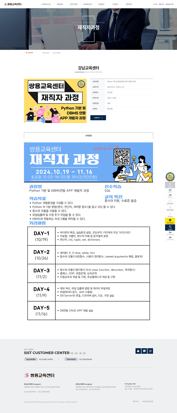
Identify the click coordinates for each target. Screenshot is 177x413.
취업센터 (101, 4)
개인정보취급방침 (148, 401)
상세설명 (88, 135)
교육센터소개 (45, 4)
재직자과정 (73, 4)
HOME (30, 53)
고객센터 (115, 4)
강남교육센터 (57, 53)
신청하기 (97, 117)
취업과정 (60, 4)
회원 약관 (135, 401)
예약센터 (129, 4)
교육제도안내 (87, 4)
